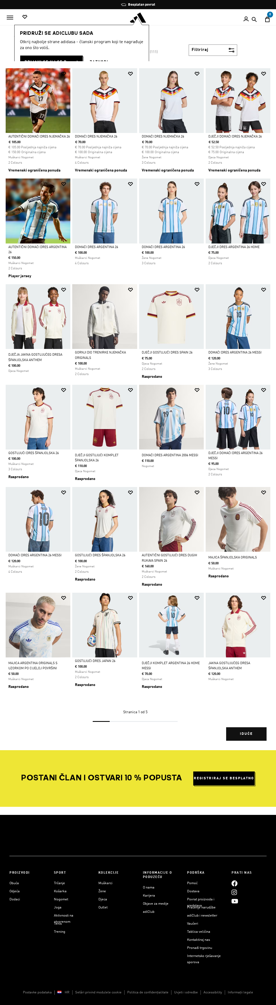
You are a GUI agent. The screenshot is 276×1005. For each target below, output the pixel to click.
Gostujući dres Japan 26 (95, 661)
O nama (148, 887)
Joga (57, 907)
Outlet (103, 907)
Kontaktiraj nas (198, 940)
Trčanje (59, 883)
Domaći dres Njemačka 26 (96, 136)
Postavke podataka (37, 992)
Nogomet (61, 899)
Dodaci (14, 899)
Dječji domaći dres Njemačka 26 (235, 136)
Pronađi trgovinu (199, 948)
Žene (102, 891)
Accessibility (212, 992)
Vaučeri (192, 923)
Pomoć (192, 883)
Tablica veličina (198, 932)
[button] (63, 74)
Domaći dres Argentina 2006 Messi (170, 455)
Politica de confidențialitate (147, 992)
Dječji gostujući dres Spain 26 (167, 352)
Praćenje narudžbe (201, 907)
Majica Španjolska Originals (232, 557)
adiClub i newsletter (202, 915)
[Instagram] (234, 892)
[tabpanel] (138, 409)
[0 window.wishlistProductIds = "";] (24, 17)
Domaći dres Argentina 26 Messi (234, 352)
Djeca (102, 899)
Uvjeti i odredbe (186, 992)
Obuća (14, 883)
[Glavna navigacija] (10, 17)
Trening (59, 932)
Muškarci (105, 883)
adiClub (148, 912)
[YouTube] (235, 901)
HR (67, 992)
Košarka (60, 891)
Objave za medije (155, 903)
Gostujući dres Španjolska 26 (33, 453)
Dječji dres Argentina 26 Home (234, 247)
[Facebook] (234, 883)
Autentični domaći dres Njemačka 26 (39, 136)
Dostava (193, 891)
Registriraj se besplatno (224, 778)
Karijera (149, 895)
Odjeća (14, 891)
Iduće (246, 734)
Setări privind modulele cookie (98, 992)
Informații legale (240, 992)
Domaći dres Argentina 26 (96, 247)
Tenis (58, 923)
